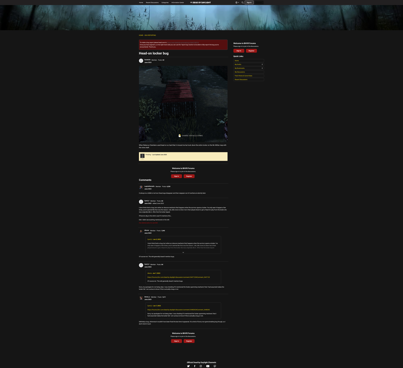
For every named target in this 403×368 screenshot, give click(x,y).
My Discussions (240, 72)
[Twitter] (188, 366)
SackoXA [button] (147, 60)
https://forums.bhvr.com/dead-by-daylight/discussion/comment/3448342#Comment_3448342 (178, 310)
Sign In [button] (176, 176)
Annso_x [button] (147, 297)
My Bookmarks (249, 68)
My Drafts (249, 64)
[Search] (242, 2)
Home (237, 60)
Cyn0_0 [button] (146, 201)
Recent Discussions (241, 79)
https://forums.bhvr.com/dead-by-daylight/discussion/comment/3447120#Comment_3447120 (178, 277)
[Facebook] (194, 366)
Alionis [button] (146, 230)
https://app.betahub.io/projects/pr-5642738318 (183, 42)
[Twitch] (215, 366)
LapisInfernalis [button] (149, 186)
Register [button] (189, 176)
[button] (141, 61)
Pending (148, 154)
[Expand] (183, 252)
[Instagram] (201, 366)
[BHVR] (200, 2)
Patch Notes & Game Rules (243, 76)
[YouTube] (207, 366)
